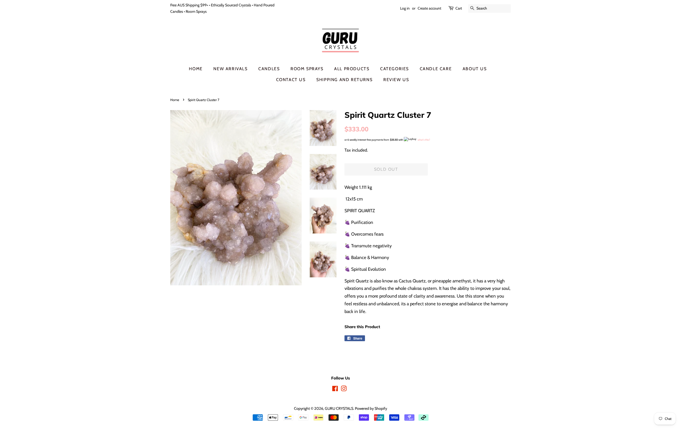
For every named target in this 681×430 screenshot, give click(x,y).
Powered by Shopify (371, 408)
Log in (405, 8)
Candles (269, 68)
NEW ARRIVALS (230, 68)
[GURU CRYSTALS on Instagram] (344, 389)
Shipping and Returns (344, 79)
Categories (394, 68)
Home (195, 68)
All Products (351, 68)
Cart (458, 8)
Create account (429, 8)
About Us (475, 68)
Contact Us (291, 79)
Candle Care (436, 68)
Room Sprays (306, 68)
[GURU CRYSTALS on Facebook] (335, 389)
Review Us (396, 79)
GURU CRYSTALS (339, 408)
